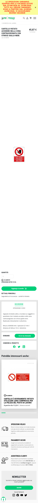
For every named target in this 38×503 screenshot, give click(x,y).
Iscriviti (19, 488)
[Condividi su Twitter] (19, 347)
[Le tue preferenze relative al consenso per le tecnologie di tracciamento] (3, 499)
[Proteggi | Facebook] (17, 495)
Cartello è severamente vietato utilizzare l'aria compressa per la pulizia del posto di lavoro (19, 401)
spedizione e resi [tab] (19, 308)
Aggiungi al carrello (17, 288)
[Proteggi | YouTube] (21, 495)
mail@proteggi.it (25, 463)
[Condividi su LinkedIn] (24, 347)
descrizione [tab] (19, 304)
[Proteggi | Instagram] (13, 495)
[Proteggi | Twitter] (25, 495)
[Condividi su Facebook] (14, 347)
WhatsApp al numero (23, 465)
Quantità (4, 272)
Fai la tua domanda (25, 336)
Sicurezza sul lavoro (9, 23)
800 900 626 (29, 461)
